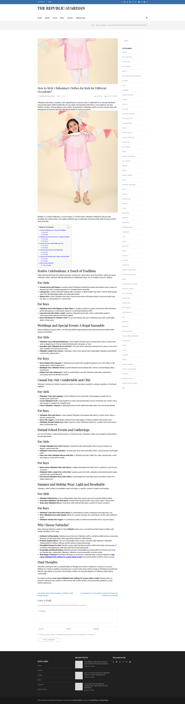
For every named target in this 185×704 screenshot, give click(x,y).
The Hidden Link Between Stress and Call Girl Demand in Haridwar (96, 663)
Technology (41, 1)
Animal (124, 52)
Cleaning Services (128, 114)
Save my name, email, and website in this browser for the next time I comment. (67, 634)
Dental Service (127, 133)
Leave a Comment (112, 96)
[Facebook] (121, 2)
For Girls (45, 232)
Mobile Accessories (129, 270)
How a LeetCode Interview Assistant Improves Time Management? (97, 674)
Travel (50, 1)
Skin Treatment (127, 331)
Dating (124, 128)
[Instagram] (132, 2)
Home (40, 18)
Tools (124, 350)
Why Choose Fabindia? (47, 263)
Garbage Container (128, 185)
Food (124, 170)
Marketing (125, 265)
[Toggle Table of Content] (67, 227)
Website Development (129, 383)
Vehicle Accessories (129, 369)
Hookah (125, 203)
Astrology (126, 62)
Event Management (129, 156)
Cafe (123, 85)
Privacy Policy (103, 700)
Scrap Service (127, 312)
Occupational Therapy (130, 284)
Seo (123, 317)
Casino (124, 99)
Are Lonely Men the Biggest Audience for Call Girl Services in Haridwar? (96, 686)
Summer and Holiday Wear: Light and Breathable (54, 256)
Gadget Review (127, 175)
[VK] (144, 2)
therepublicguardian (47, 96)
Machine (125, 260)
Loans (124, 251)
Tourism (125, 355)
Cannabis (125, 90)
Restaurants (126, 307)
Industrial (125, 213)
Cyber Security (127, 123)
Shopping (99, 96)
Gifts (124, 189)
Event (124, 151)
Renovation (126, 303)
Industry (125, 218)
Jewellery (125, 232)
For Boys (45, 234)
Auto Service (126, 66)
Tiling (124, 345)
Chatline (125, 109)
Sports (47, 18)
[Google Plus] (136, 2)
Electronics (126, 147)
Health (124, 194)
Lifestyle (125, 246)
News (62, 18)
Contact (70, 18)
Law (123, 236)
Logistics (125, 255)
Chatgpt (125, 104)
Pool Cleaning (127, 293)
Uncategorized (127, 364)
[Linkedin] (120, 662)
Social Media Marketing (130, 336)
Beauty (124, 71)
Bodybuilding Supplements (131, 76)
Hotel (124, 208)
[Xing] (147, 2)
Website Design (127, 378)
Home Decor (126, 199)
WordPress (94, 700)
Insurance (125, 222)
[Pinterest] (130, 2)
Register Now (80, 18)
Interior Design (127, 227)
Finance (124, 166)
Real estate (126, 298)
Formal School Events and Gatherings (51, 250)
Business (125, 81)
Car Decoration (127, 95)
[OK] (141, 2)
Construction (127, 118)
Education (126, 142)
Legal (124, 241)
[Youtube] (139, 2)
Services (125, 322)
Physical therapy (128, 288)
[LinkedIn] (127, 2)
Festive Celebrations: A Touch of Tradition (53, 230)
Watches (125, 374)
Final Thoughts (47, 265)
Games (124, 180)
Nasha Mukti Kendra (129, 274)
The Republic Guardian (61, 8)
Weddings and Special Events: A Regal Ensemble (55, 237)
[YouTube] (130, 662)
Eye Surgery (126, 161)
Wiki (123, 388)
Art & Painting (127, 57)
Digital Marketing (128, 137)
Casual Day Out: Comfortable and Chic (51, 243)
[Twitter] (124, 2)
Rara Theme (78, 700)
